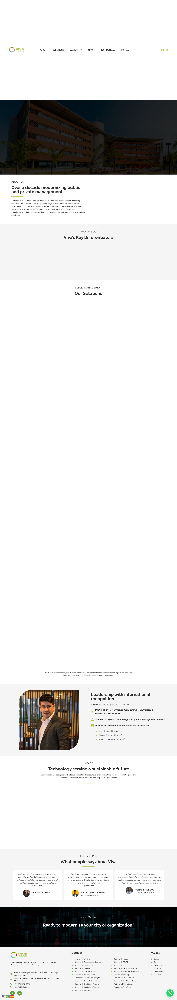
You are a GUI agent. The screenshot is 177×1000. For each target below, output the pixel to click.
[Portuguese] (8, 996)
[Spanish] (12, 996)
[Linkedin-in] (19, 993)
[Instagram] (12, 993)
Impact (91, 50)
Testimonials (108, 50)
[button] (170, 993)
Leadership (76, 50)
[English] (4, 996)
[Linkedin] (167, 50)
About (43, 50)
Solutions (58, 50)
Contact (125, 50)
